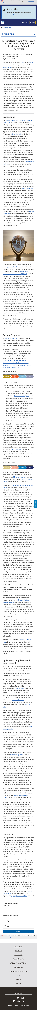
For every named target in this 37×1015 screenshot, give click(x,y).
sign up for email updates (19, 896)
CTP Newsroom (7, 27)
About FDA (18, 951)
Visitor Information (18, 959)
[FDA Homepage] (2, 22)
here (14, 15)
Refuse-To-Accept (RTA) (21, 396)
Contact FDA (18, 993)
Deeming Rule (17, 134)
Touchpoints (7, 937)
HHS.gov (18, 979)
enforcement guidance (17, 755)
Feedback (35, 504)
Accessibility (18, 955)
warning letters (20, 688)
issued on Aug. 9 (17, 449)
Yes (8, 921)
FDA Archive (18, 946)
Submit (18, 931)
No (8, 926)
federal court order (27, 188)
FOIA (18, 975)
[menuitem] (18, 905)
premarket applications (14, 267)
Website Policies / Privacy (18, 963)
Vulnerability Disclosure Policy (18, 971)
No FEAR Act (18, 967)
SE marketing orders (19, 477)
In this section (8, 34)
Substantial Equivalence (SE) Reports (15, 360)
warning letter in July (18, 700)
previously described (11, 338)
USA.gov (18, 983)
